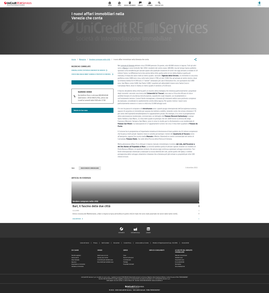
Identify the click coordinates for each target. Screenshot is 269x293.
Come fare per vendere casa (105, 260)
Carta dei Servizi (84, 243)
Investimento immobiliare (90, 168)
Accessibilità (185, 243)
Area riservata (75, 260)
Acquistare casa (179, 260)
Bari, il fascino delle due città (91, 206)
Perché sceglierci (76, 255)
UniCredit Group (135, 232)
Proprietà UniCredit (128, 264)
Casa (124, 255)
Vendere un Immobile (77, 266)
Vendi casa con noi (102, 255)
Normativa (178, 264)
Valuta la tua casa (81, 110)
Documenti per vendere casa (105, 262)
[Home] (18, 3)
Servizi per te (75, 257)
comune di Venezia (127, 65)
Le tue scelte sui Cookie (141, 243)
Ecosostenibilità (179, 262)
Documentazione (180, 266)
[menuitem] (110, 3)
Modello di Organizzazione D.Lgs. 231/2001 (165, 243)
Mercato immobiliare (181, 255)
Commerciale (127, 260)
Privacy (95, 243)
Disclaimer (116, 243)
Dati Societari (105, 243)
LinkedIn (148, 232)
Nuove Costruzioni (128, 257)
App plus (73, 262)
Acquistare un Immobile (78, 264)
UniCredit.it (121, 232)
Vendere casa (179, 257)
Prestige (125, 262)
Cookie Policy (127, 243)
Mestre (125, 68)
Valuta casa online (102, 257)
